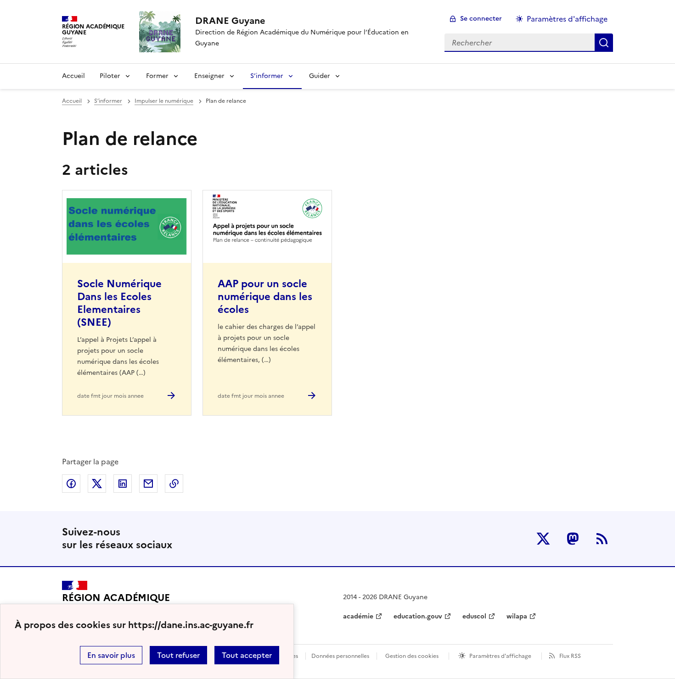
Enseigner (209, 76)
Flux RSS (570, 656)
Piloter (110, 76)
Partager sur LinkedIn (122, 483)
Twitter (543, 539)
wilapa (516, 616)
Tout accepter (247, 655)
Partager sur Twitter (97, 483)
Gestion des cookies (412, 656)
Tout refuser (178, 655)
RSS (602, 539)
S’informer (266, 76)
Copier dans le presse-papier (174, 483)
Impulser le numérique (164, 101)
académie (358, 616)
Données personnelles (340, 656)
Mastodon (573, 539)
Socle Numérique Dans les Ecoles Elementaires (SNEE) (119, 303)
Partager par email (148, 483)
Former (157, 76)
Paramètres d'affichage (567, 18)
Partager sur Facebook (71, 483)
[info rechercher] (604, 42)
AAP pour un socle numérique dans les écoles (265, 296)
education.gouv (418, 616)
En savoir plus (111, 655)
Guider (319, 76)
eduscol (474, 616)
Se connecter (481, 18)
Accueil (73, 76)
